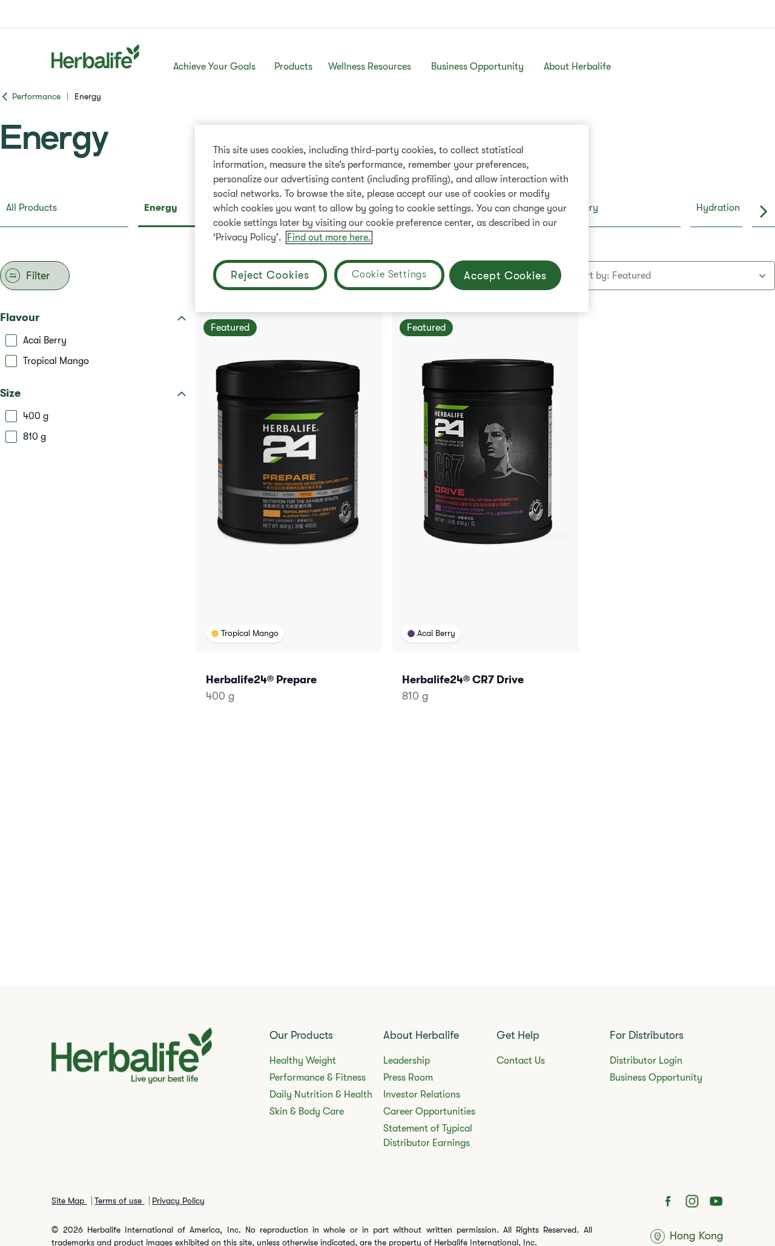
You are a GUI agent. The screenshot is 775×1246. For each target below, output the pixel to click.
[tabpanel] (387, 517)
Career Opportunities (429, 1111)
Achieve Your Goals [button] (214, 66)
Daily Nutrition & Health (320, 1094)
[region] (392, 218)
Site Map (69, 1200)
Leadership (406, 1060)
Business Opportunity (477, 66)
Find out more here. (329, 237)
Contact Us (520, 1060)
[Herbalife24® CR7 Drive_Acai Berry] (485, 522)
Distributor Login (646, 1060)
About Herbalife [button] (577, 66)
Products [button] (293, 66)
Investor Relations (421, 1094)
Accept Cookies (505, 275)
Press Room (408, 1077)
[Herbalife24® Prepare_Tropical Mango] (289, 522)
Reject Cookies (270, 275)
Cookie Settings (389, 274)
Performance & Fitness (317, 1077)
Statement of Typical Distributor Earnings (427, 1135)
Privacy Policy (178, 1200)
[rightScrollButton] (763, 211)
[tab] (64, 211)
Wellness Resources (369, 66)
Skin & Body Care (306, 1111)
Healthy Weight (302, 1060)
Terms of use (119, 1200)
